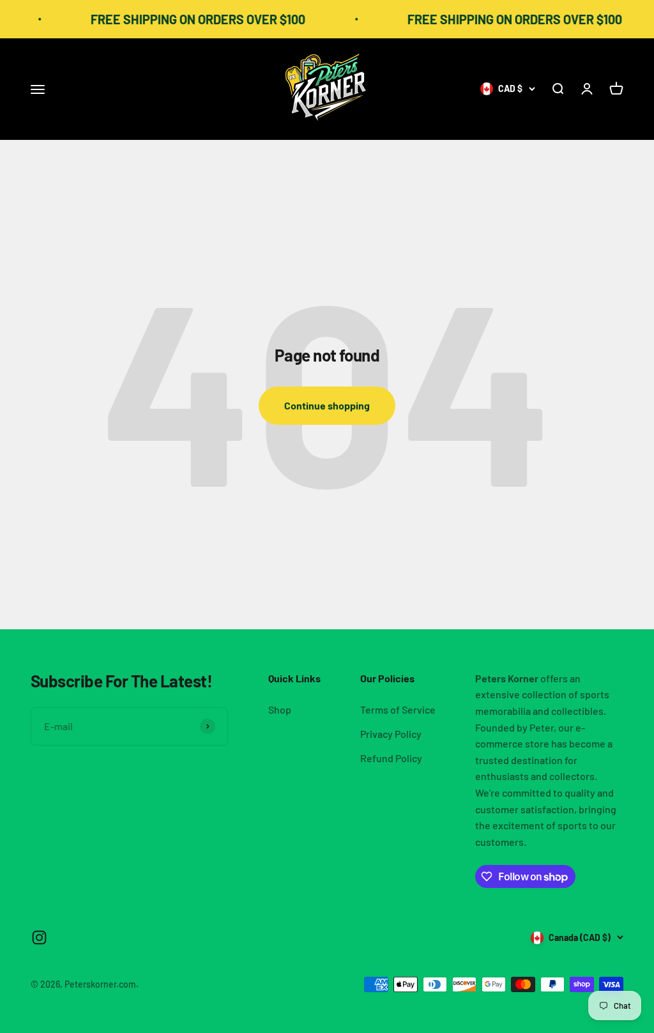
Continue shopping (327, 405)
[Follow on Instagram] (39, 937)
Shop (279, 709)
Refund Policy (391, 758)
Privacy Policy (391, 734)
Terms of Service (398, 709)
